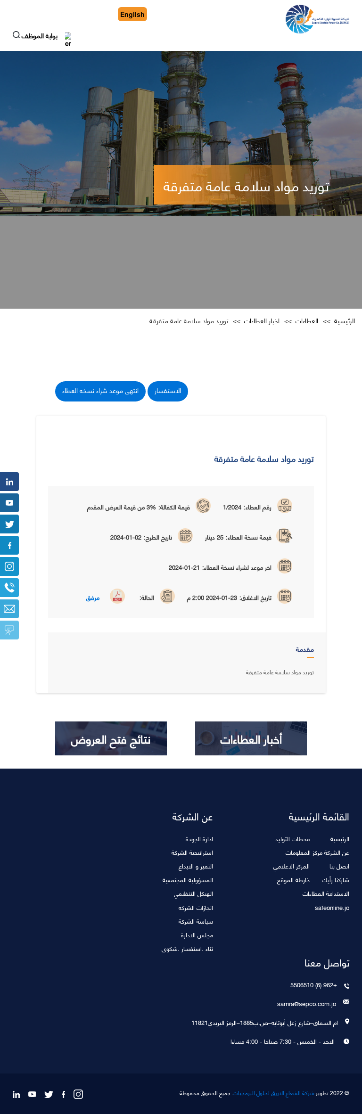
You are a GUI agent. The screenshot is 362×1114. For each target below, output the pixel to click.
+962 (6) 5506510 (313, 984)
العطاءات (307, 320)
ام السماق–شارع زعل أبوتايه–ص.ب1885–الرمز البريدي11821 (264, 1022)
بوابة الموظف (40, 36)
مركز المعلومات (304, 851)
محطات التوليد (292, 838)
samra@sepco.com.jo (306, 1003)
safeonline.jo (332, 906)
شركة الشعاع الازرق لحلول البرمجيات (273, 1093)
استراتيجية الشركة (192, 851)
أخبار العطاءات (251, 738)
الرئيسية (344, 320)
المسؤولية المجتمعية (188, 879)
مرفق (92, 597)
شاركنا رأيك (335, 879)
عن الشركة (336, 851)
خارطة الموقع (293, 879)
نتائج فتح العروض (110, 738)
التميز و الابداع (196, 865)
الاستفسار (168, 390)
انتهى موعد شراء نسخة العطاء (100, 390)
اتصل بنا (339, 865)
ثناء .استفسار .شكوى (187, 947)
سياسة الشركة (196, 920)
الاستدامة (337, 892)
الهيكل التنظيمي (193, 892)
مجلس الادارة (197, 934)
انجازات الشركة (196, 906)
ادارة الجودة (199, 838)
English (132, 14)
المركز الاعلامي (291, 865)
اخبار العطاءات (262, 320)
